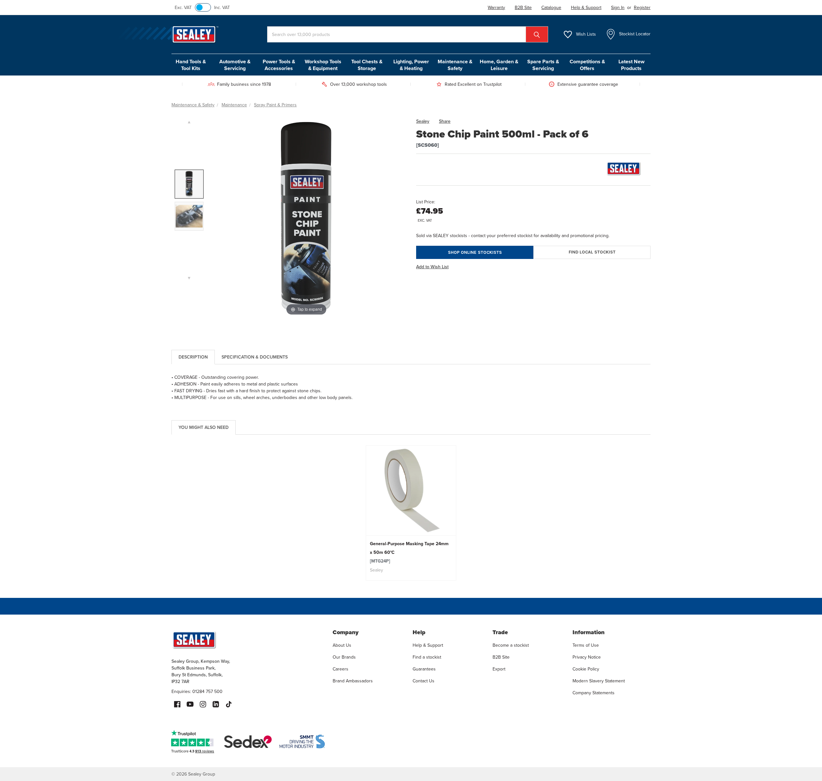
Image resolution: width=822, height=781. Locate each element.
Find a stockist (427, 657)
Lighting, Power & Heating (411, 65)
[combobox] (407, 34)
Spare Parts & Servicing (543, 65)
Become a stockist (511, 645)
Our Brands (344, 657)
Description (193, 357)
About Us (342, 645)
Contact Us (423, 681)
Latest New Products (631, 65)
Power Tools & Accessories (279, 65)
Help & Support (428, 645)
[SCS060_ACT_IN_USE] (189, 216)
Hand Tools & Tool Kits (191, 65)
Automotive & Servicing (234, 65)
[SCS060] (189, 184)
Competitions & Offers (587, 65)
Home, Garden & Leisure (499, 65)
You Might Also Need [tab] (204, 427)
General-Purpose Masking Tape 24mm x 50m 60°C (409, 552)
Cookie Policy (586, 669)
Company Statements (594, 692)
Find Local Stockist (592, 252)
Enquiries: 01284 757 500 (197, 691)
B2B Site (501, 657)
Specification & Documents (255, 357)
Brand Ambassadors (353, 681)
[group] (411, 512)
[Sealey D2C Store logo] (247, 639)
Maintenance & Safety (455, 65)
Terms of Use (586, 645)
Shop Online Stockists (475, 252)
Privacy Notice (587, 657)
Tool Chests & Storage (366, 65)
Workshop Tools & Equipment (323, 65)
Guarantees (424, 669)
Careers (340, 669)
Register (642, 7)
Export (499, 669)
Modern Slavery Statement (599, 681)
